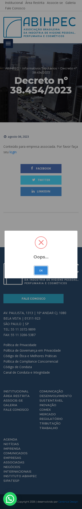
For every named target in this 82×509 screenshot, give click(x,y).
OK (41, 270)
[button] (10, 499)
